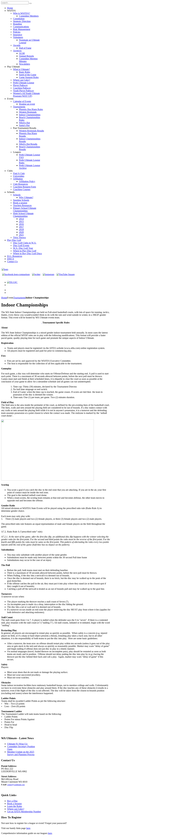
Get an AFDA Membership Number (24, 811)
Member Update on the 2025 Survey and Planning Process (20, 753)
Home (4, 297)
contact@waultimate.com (16, 785)
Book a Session (14, 803)
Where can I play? (15, 809)
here (28, 828)
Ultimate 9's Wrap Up (17, 744)
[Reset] (30, 3)
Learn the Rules (14, 806)
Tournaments (19, 297)
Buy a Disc (12, 801)
